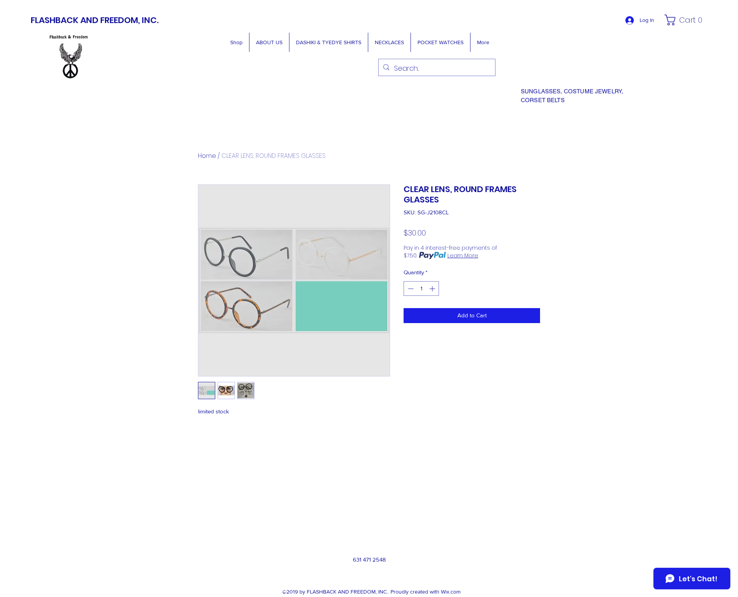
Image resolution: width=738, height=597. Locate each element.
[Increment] (433, 289)
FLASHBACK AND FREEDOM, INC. (95, 20)
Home (207, 155)
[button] (685, 20)
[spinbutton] (421, 289)
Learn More (462, 255)
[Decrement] (410, 289)
